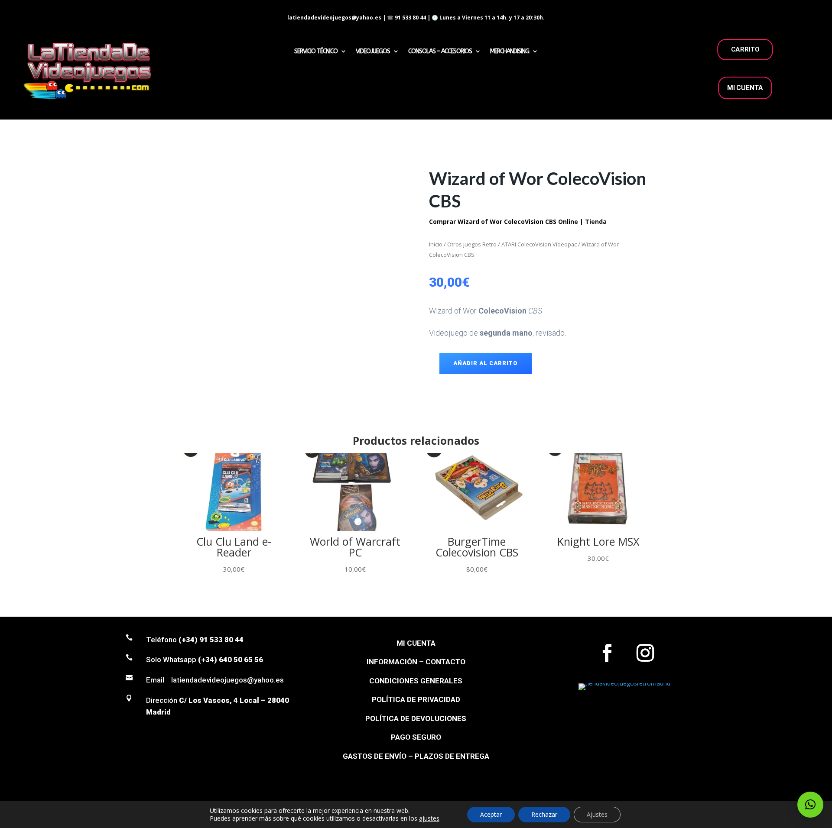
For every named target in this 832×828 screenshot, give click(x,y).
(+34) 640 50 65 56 (230, 659)
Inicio (435, 244)
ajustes (429, 818)
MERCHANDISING (509, 51)
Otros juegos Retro (472, 244)
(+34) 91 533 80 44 (211, 639)
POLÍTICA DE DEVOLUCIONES (415, 718)
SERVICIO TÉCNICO (316, 51)
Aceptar (491, 814)
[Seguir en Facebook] (607, 653)
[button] (810, 805)
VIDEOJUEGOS (373, 51)
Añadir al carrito (485, 363)
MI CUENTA (745, 88)
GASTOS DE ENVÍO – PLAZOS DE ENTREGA (416, 756)
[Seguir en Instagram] (645, 653)
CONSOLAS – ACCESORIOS (440, 51)
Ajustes (597, 814)
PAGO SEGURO (416, 737)
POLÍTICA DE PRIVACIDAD (416, 699)
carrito (745, 49)
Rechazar (544, 814)
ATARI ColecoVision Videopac (539, 244)
